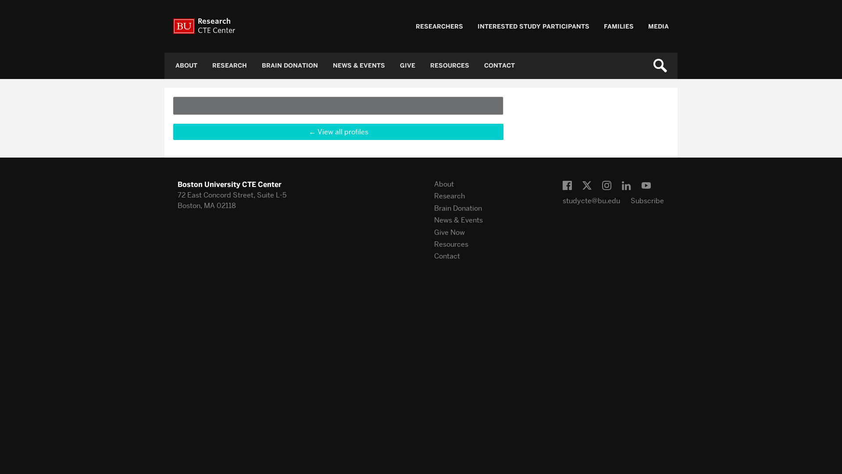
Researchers (439, 26)
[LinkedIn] (626, 185)
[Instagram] (606, 185)
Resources (449, 65)
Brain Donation (290, 65)
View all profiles (343, 131)
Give (407, 65)
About (186, 65)
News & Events (359, 65)
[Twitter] (587, 185)
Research (229, 65)
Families (619, 26)
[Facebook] (567, 185)
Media (658, 26)
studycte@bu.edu (591, 200)
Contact (499, 65)
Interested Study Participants (533, 26)
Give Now (449, 232)
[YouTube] (646, 185)
